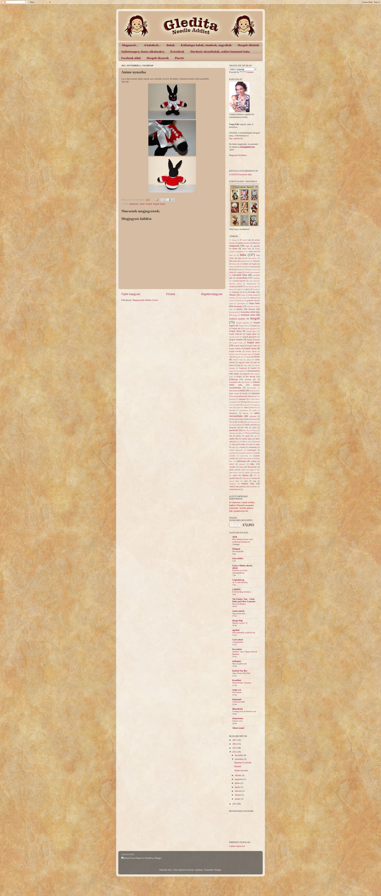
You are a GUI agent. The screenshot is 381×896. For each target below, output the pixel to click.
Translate (249, 72)
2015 (234, 740)
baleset (231, 267)
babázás (246, 264)
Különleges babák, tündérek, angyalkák (206, 45)
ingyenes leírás (244, 362)
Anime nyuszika (241, 770)
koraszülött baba (235, 382)
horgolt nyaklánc (235, 348)
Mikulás (245, 413)
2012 (234, 752)
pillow (240, 433)
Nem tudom (237, 692)
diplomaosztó (251, 284)
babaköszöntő (245, 261)
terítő (251, 470)
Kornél (247, 382)
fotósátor (232, 298)
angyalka (256, 246)
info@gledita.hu (247, 147)
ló (239, 402)
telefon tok (233, 470)
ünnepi (254, 478)
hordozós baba (248, 315)
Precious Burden (239, 604)
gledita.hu (240, 300)
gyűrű (231, 303)
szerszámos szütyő (244, 453)
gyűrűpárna (241, 303)
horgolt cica (255, 326)
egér (255, 286)
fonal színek (253, 295)
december (239, 755)
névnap (231, 419)
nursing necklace (243, 419)
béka (246, 267)
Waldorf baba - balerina (241, 683)
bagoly (254, 264)
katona (231, 371)
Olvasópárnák (237, 551)
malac (246, 407)
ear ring (248, 286)
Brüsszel (239, 269)
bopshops (199, 870)
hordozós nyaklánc (237, 319)
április (238, 787)
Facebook (256, 289)
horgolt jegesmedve (250, 337)
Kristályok (177, 51)
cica (255, 269)
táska (252, 464)
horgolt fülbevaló (235, 334)
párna (254, 428)
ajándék (240, 243)
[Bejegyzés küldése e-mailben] (156, 200)
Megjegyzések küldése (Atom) (145, 300)
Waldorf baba (247, 484)
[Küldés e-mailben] (161, 199)
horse (249, 357)
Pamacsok (232, 428)
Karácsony (243, 368)
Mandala (232, 410)
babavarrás (235, 264)
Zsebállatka (253, 486)
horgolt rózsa (233, 354)
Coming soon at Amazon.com (244, 711)
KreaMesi (236, 680)
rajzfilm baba (233, 439)
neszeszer (253, 416)
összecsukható (237, 425)
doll (240, 286)
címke (231, 272)
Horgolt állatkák (248, 45)
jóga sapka (248, 365)
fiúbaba (232, 295)
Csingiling (256, 278)
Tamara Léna (237, 721)
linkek (234, 402)
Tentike (243, 470)
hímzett (252, 309)
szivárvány (244, 456)
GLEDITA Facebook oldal (240, 174)
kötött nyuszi (234, 393)
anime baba (246, 249)
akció (248, 243)
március (238, 791)
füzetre (231, 300)
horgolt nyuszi (159, 204)
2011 (234, 804)
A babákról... (152, 45)
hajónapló (236, 699)
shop (233, 447)
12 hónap (232, 240)
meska (254, 410)
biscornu (254, 267)
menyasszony (243, 410)
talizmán (242, 464)
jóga (238, 365)
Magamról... (130, 45)
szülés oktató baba (245, 458)
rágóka (247, 436)
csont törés (253, 281)
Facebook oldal (131, 58)
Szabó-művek (238, 611)
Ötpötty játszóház (251, 425)
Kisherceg (233, 379)
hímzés (239, 309)
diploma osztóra (235, 284)
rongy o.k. (237, 690)
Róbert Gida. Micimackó (251, 441)
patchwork (233, 430)
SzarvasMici (237, 558)
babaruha (256, 261)
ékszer (231, 289)
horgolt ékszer (235, 331)
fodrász (242, 295)
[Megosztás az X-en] (167, 199)
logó (245, 402)
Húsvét (257, 357)
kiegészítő (246, 374)
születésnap (241, 461)
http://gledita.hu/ (236, 138)
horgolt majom (239, 346)
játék (255, 362)
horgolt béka (243, 326)
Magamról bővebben (237, 155)
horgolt (149, 204)
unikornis (245, 478)
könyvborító (251, 388)
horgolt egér (236, 328)
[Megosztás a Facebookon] (170, 199)
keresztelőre (241, 371)
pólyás (238, 436)
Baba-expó (233, 261)
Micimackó (233, 413)
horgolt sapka (246, 354)
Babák (171, 45)
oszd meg (250, 422)
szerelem (232, 453)
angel (247, 246)
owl (258, 422)
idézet (249, 360)
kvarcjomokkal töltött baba (241, 396)
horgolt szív (239, 357)
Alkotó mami (238, 728)
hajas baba (254, 303)
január (238, 799)
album (255, 243)
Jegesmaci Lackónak (242, 762)
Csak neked (237, 640)
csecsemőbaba (242, 278)
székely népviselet (235, 450)
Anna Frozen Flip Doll (241, 673)
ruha (250, 444)
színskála (232, 456)
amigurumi (133, 204)
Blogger (218, 870)
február (238, 795)
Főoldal (170, 294)
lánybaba (232, 399)
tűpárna (245, 475)
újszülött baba (234, 478)
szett (255, 453)
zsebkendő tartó (234, 489)
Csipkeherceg (238, 580)
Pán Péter (244, 428)
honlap (235, 315)
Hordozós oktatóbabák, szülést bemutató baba (220, 51)
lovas (231, 405)
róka (233, 444)
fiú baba (251, 292)
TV (255, 475)
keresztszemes (254, 371)
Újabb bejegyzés (130, 294)
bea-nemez (237, 649)
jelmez (231, 365)
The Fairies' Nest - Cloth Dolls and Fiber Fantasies (243, 600)
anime (142, 204)
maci (237, 405)
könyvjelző (233, 391)
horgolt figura (251, 331)
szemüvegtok (251, 450)
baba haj (241, 258)
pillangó (232, 433)
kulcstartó (256, 393)
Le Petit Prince (254, 399)
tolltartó (247, 472)
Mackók (237, 766)
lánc (255, 396)
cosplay (239, 272)
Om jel (231, 422)
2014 (234, 744)
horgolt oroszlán (235, 351)
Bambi (239, 267)
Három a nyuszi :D (239, 623)
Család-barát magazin (252, 272)
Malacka (254, 407)
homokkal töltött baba (250, 312)
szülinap (254, 461)
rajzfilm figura (247, 439)
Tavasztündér (252, 467)
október (238, 775)
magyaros (246, 405)
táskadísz (232, 467)
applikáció (241, 251)
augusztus (239, 779)
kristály (245, 393)
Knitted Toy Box (239, 671)
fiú (244, 292)
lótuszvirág (253, 402)
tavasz (241, 467)
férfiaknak (235, 292)
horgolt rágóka (251, 351)
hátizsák (250, 306)
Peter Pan (246, 430)
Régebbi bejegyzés (211, 294)
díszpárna (232, 286)
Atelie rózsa (252, 251)
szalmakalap (252, 447)
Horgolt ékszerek (158, 58)
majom (238, 407)
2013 (234, 748)
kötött (242, 390)
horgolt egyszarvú (250, 328)
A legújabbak (237, 642)
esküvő (246, 289)
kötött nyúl (253, 391)
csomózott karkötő (239, 281)
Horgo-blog (237, 620)
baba (243, 255)
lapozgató (242, 399)
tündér (235, 475)
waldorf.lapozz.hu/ (237, 846)
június (238, 783)
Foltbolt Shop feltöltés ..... (242, 592)
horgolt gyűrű (234, 337)
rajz (255, 436)
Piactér (179, 58)
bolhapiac (236, 661)
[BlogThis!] (164, 199)
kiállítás (236, 374)
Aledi (234, 537)
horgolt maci (253, 342)
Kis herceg (250, 376)
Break (231, 269)
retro (237, 441)
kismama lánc (250, 379)
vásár (246, 481)
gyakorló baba (252, 300)
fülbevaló (253, 298)
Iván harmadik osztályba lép (243, 633)
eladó (239, 289)
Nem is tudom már (239, 664)
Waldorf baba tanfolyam (237, 487)
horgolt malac (252, 346)
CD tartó (248, 269)
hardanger (238, 306)
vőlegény (232, 484)
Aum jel (232, 255)
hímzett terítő (233, 312)
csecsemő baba (239, 275)
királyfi (239, 377)
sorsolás (242, 447)
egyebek (235, 630)
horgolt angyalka (242, 323)
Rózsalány (242, 444)
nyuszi (254, 419)
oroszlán (241, 422)
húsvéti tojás (237, 360)
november (239, 759)
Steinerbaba (237, 718)
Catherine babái (238, 702)
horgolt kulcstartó (253, 340)
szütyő (231, 464)
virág (254, 481)
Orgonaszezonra (238, 613)
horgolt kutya (237, 343)
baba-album (252, 258)
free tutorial (243, 298)
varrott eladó (234, 481)
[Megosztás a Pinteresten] (173, 199)
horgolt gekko (251, 334)
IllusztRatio (237, 709)
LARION (236, 589)
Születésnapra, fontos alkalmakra (142, 51)
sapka (258, 444)
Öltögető (236, 549)
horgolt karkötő (236, 339)
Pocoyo (248, 433)
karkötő (254, 368)
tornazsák (256, 472)
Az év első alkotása (240, 582)
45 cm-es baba (245, 240)
